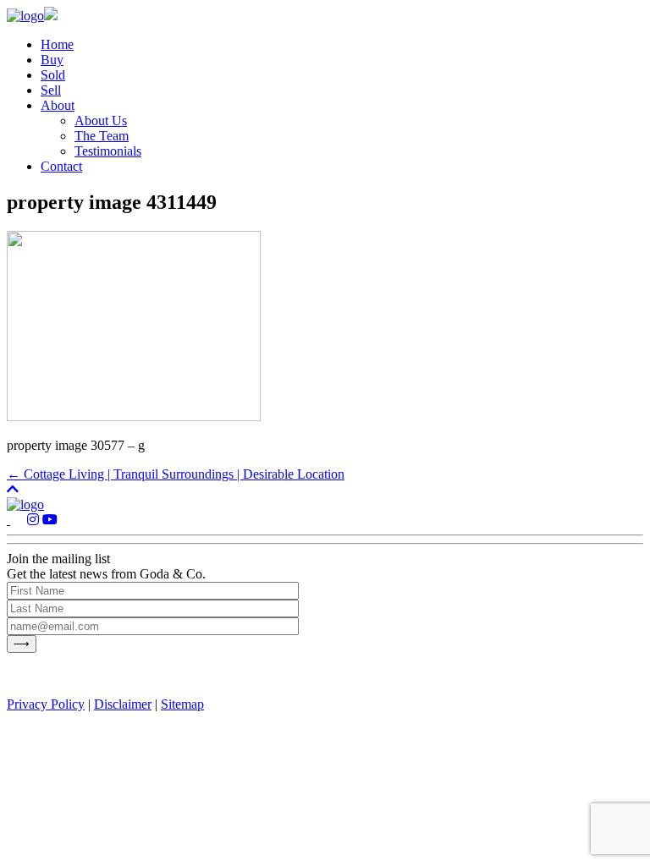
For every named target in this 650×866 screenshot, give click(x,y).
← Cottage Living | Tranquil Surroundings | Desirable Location (175, 474)
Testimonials (107, 151)
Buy (52, 59)
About (57, 105)
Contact (61, 166)
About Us (100, 120)
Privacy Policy (46, 704)
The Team (101, 136)
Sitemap (182, 704)
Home (57, 44)
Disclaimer (122, 704)
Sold (53, 75)
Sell (51, 90)
